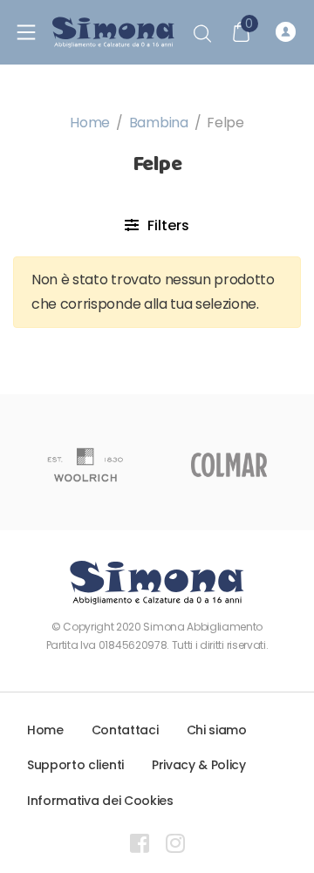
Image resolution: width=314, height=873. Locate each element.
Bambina (158, 123)
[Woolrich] (85, 465)
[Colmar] (229, 465)
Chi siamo (217, 730)
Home (90, 123)
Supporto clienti (75, 765)
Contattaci (125, 730)
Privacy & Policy (199, 765)
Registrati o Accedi (288, 32)
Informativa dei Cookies (100, 800)
